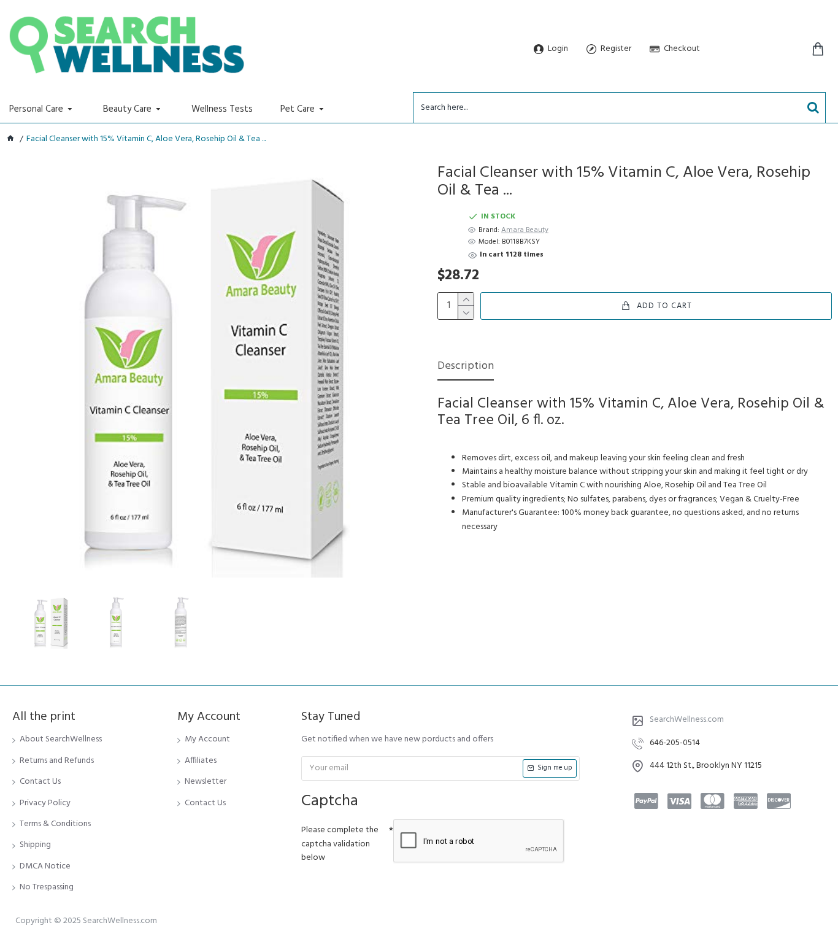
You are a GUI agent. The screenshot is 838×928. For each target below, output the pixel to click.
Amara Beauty (524, 230)
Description (465, 367)
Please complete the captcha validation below (340, 844)
